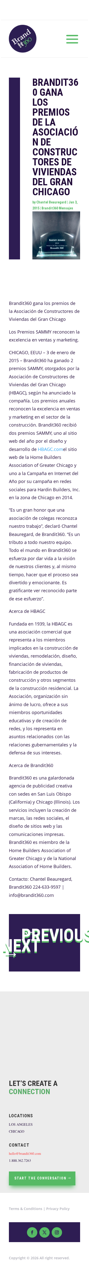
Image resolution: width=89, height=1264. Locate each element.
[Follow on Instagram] (57, 1232)
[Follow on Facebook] (32, 1232)
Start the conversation (40, 1178)
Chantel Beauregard (51, 202)
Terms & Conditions (25, 1208)
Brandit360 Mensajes (57, 208)
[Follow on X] (44, 1232)
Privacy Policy (58, 1208)
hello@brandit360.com (25, 1153)
